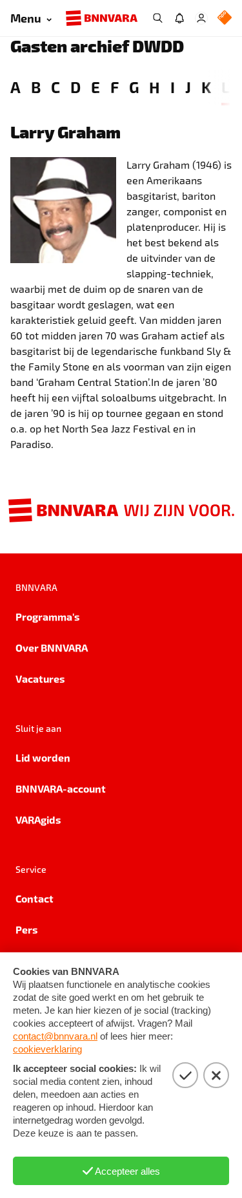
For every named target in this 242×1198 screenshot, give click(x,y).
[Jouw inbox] (179, 18)
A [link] (15, 87)
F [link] (114, 87)
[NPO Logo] (224, 18)
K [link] (206, 87)
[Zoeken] (157, 18)
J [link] (188, 87)
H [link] (154, 87)
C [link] (55, 87)
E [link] (95, 87)
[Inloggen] (201, 18)
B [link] (36, 87)
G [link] (134, 87)
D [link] (75, 87)
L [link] (225, 87)
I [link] (172, 87)
